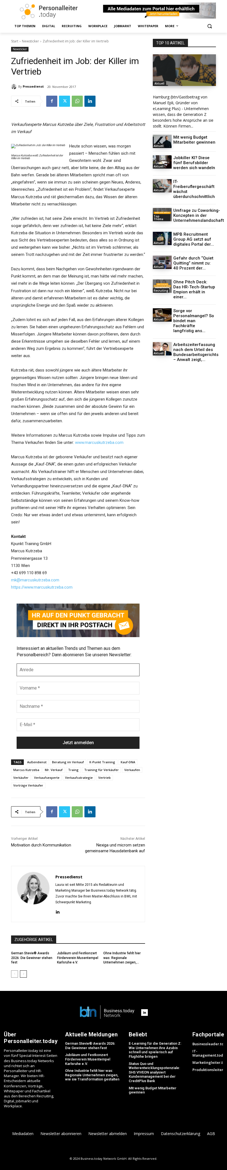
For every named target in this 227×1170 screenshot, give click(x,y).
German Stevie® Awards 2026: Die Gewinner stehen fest (31, 958)
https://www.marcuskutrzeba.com (42, 587)
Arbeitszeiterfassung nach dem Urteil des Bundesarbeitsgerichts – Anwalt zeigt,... (195, 352)
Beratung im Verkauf (68, 762)
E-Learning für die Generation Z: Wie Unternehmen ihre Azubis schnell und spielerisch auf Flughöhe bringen (155, 1050)
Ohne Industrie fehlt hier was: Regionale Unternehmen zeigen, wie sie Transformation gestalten (92, 1075)
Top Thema (158, 217)
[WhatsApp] (77, 101)
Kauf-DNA (128, 762)
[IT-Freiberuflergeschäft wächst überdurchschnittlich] (162, 185)
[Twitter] (64, 101)
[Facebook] (51, 101)
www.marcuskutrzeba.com (99, 442)
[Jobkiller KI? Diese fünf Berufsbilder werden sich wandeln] (162, 162)
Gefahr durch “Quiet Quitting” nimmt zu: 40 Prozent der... (193, 263)
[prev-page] (14, 974)
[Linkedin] (90, 101)
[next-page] (23, 974)
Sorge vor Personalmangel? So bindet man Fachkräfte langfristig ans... (193, 320)
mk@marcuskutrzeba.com (35, 580)
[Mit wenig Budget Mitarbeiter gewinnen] (162, 141)
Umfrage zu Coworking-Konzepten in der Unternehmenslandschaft (198, 215)
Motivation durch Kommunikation (41, 845)
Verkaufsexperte (47, 777)
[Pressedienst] (14, 86)
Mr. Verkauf (54, 770)
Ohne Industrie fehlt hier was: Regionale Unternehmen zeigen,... (122, 958)
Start (14, 41)
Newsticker (30, 41)
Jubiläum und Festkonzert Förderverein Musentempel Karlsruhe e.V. (77, 958)
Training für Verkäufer (101, 770)
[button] (209, 26)
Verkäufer (21, 777)
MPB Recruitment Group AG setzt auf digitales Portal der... (193, 239)
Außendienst (37, 762)
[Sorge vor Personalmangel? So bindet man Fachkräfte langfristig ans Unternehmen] (162, 315)
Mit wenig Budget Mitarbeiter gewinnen (194, 140)
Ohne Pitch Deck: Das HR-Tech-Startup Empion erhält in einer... (194, 289)
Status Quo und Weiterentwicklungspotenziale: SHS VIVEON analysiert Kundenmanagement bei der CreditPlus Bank (154, 1072)
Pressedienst (33, 86)
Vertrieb (104, 777)
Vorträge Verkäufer (28, 785)
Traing (73, 770)
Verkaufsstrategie (79, 777)
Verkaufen (132, 770)
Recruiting (161, 290)
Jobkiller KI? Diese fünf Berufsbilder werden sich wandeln (194, 162)
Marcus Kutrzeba (26, 770)
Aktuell (159, 83)
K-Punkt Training (102, 762)
